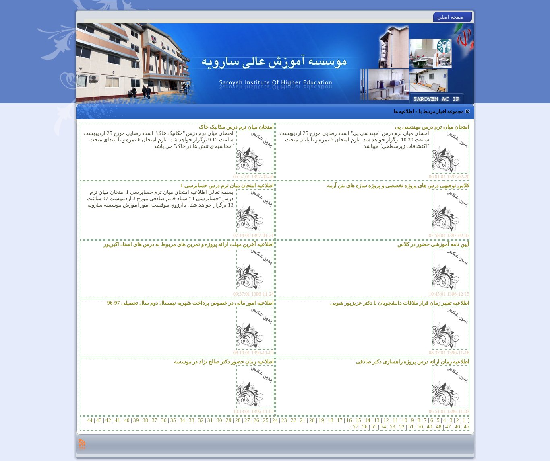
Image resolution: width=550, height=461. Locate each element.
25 (266, 420)
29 (229, 420)
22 (293, 420)
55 (374, 427)
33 (192, 420)
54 (383, 427)
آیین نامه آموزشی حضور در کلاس (433, 244)
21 (303, 420)
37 (155, 420)
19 (321, 420)
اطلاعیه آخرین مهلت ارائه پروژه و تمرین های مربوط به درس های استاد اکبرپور (189, 244)
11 (395, 420)
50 (420, 427)
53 (393, 427)
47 (448, 427)
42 (108, 420)
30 (219, 420)
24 (275, 420)
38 (145, 420)
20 (312, 420)
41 (118, 420)
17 (340, 420)
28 (238, 420)
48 (439, 427)
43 (99, 420)
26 (256, 420)
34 (182, 420)
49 (430, 427)
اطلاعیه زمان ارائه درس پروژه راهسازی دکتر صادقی (412, 362)
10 (405, 420)
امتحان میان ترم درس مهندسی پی (432, 127)
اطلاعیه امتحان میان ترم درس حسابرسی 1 (227, 185)
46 (457, 427)
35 (173, 420)
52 (402, 427)
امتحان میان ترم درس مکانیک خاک (236, 127)
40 (127, 420)
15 (358, 420)
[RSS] (82, 444)
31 (210, 420)
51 (411, 427)
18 (331, 420)
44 (90, 420)
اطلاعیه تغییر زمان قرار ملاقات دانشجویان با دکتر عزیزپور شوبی (399, 303)
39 (136, 420)
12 (386, 420)
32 (201, 420)
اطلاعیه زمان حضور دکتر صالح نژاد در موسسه (224, 362)
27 (247, 420)
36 (164, 420)
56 (365, 427)
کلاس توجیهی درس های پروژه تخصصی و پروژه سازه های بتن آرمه (398, 185)
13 (377, 420)
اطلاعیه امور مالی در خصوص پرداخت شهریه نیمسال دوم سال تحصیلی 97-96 (190, 303)
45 (466, 427)
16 (349, 420)
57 (356, 427)
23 (284, 420)
